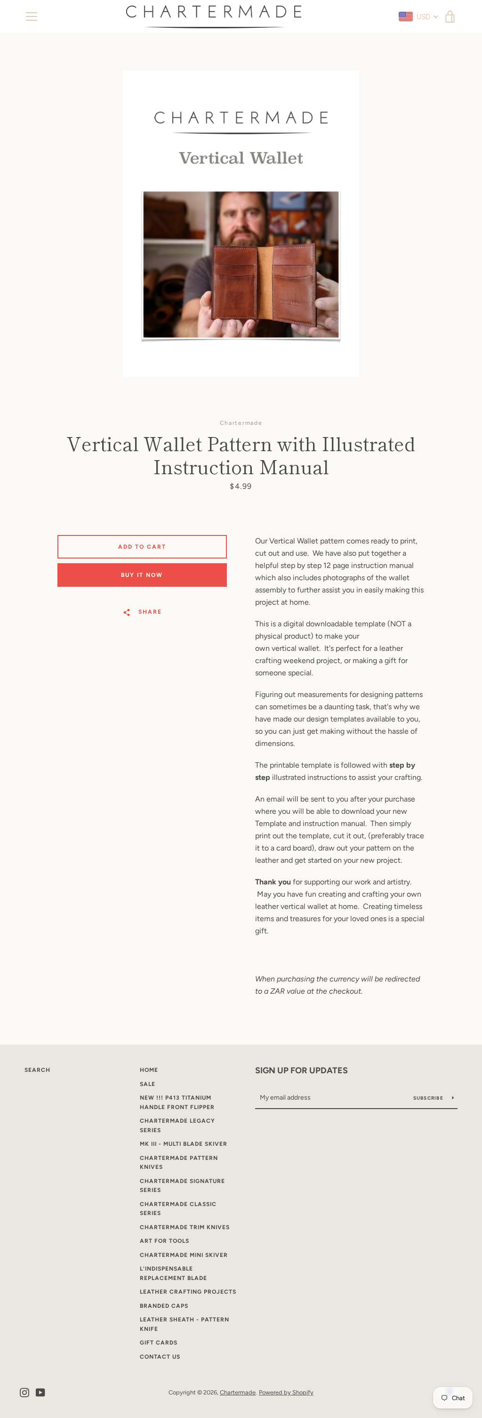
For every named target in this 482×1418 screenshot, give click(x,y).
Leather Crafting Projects (188, 1291)
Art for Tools (164, 1241)
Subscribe (429, 1098)
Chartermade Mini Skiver (184, 1255)
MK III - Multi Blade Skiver (183, 1144)
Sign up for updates (301, 1070)
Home (149, 1070)
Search (37, 1070)
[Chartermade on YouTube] (40, 1391)
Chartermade (238, 1392)
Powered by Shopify (286, 1392)
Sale (147, 1084)
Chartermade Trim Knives (185, 1227)
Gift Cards (158, 1342)
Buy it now (142, 575)
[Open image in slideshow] (241, 224)
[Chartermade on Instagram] (24, 1391)
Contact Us (160, 1356)
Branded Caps (164, 1306)
